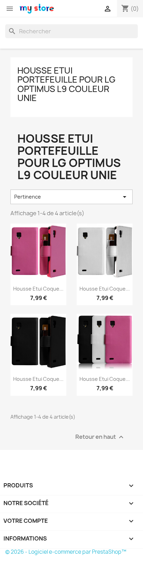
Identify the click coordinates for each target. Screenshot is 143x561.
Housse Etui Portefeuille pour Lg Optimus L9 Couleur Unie (66, 84)
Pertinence (71, 197)
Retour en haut (100, 437)
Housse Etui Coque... (38, 288)
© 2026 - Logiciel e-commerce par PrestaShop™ (65, 551)
